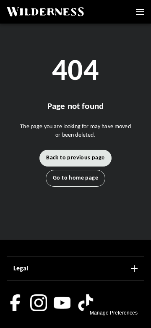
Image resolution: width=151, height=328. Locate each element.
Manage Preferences (114, 313)
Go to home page (75, 178)
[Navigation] (140, 12)
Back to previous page (75, 158)
